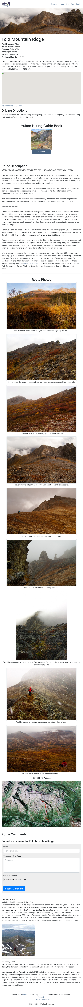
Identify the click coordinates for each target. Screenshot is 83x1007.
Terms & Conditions (41, 1000)
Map (62, 4)
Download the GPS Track (12, 106)
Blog (72, 4)
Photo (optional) (10, 875)
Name (5, 847)
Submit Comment (14, 888)
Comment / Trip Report (12, 856)
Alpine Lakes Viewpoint (32, 263)
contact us (26, 994)
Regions (54, 4)
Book (78, 4)
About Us (41, 997)
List (67, 4)
